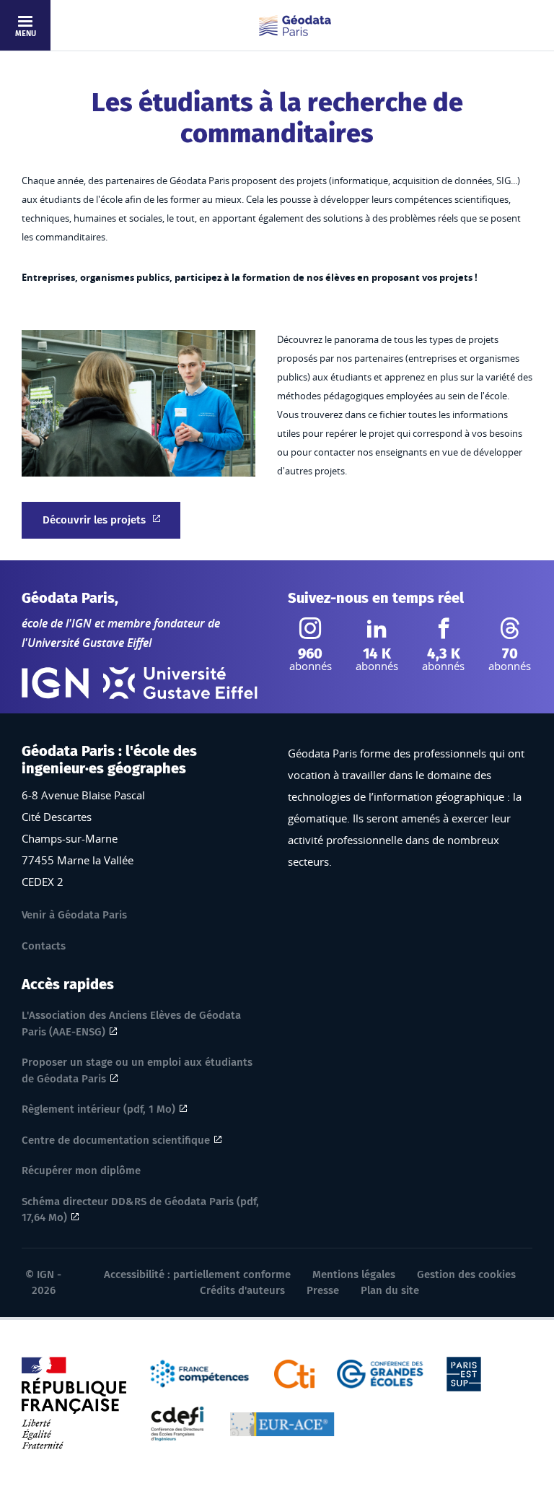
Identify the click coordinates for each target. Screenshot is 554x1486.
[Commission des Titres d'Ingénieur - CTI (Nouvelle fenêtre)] (294, 1372)
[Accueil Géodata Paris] (295, 25)
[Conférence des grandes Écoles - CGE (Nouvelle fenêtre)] (380, 1372)
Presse (323, 1290)
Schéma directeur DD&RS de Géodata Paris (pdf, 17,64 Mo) (140, 1210)
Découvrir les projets (94, 519)
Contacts (44, 945)
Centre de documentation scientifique (116, 1140)
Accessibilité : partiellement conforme (197, 1274)
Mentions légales (353, 1274)
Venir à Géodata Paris (74, 914)
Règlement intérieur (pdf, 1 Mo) (98, 1109)
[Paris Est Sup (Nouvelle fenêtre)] (464, 1372)
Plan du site (390, 1290)
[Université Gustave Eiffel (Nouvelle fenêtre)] (180, 683)
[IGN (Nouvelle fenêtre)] (55, 683)
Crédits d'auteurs (242, 1290)
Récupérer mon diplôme (81, 1170)
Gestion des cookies (466, 1274)
